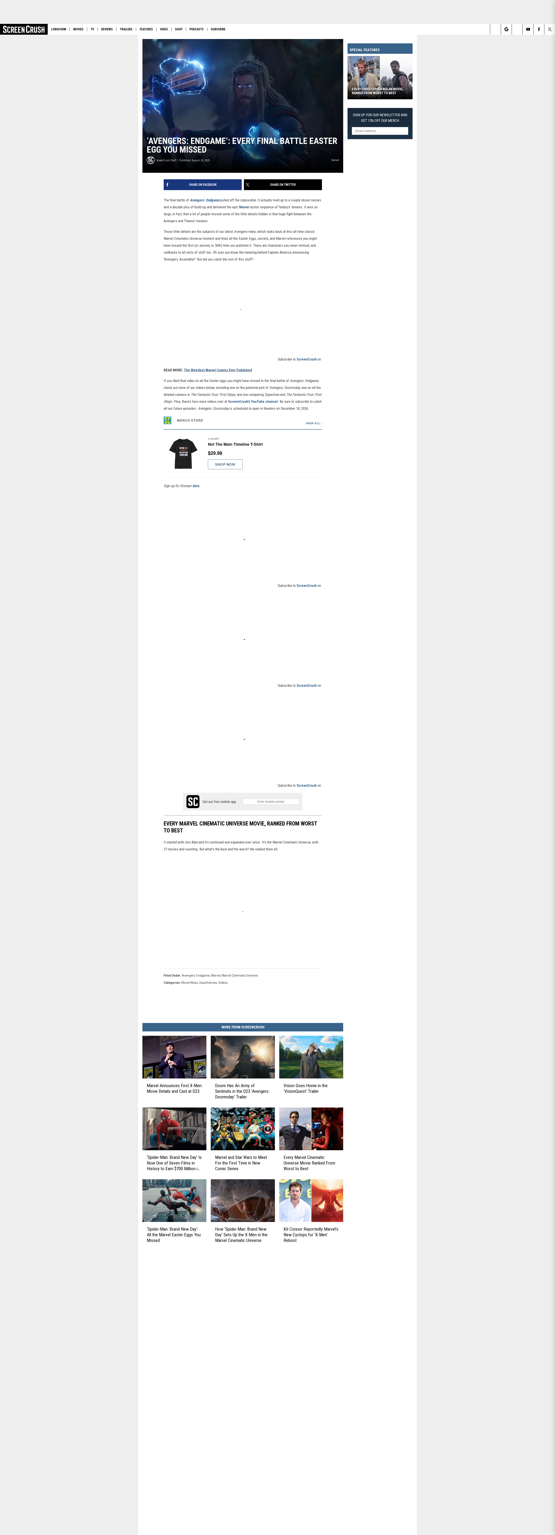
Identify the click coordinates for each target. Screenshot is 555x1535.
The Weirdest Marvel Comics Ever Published (218, 370)
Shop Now (225, 464)
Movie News (189, 982)
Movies (78, 29)
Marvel (244, 207)
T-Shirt (213, 438)
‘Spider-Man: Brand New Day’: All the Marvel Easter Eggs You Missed (174, 1235)
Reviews (107, 29)
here (196, 486)
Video (164, 29)
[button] (243, 453)
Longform (58, 29)
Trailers (126, 29)
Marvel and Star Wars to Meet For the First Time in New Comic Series (241, 1163)
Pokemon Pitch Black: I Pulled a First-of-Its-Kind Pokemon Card (377, 91)
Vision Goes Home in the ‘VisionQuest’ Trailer (306, 1088)
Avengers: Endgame (204, 200)
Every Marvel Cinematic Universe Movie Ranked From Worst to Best (309, 1163)
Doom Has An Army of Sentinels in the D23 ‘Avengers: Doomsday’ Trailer (242, 1091)
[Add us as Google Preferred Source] (506, 29)
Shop (178, 29)
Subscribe (218, 29)
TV (92, 29)
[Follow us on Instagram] (517, 29)
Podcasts (196, 29)
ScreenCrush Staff (166, 160)
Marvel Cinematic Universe (240, 975)
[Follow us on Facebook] (539, 29)
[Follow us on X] (549, 29)
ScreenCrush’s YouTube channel (253, 401)
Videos (223, 982)
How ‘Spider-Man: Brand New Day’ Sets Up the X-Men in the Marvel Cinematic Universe (241, 1235)
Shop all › (314, 423)
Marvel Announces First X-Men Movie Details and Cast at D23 (174, 1088)
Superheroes (208, 982)
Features (146, 29)
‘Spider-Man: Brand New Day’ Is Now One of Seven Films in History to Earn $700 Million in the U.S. (174, 1163)
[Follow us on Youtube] (528, 29)
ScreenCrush (307, 359)
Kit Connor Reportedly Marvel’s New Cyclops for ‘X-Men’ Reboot (311, 1235)
